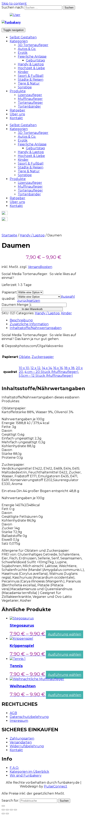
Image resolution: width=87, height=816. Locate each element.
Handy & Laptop (31, 64)
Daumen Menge (15, 305)
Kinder (23, 72)
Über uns (17, 114)
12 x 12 (35, 368)
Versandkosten (40, 267)
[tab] (47, 320)
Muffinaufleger (30, 99)
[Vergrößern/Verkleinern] (15, 809)
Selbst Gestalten (23, 37)
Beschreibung (21, 320)
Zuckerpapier (43, 357)
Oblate (24, 357)
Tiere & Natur (29, 83)
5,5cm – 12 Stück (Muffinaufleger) (46, 376)
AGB (13, 713)
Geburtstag (35, 60)
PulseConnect (55, 786)
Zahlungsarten (22, 738)
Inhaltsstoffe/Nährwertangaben (36, 328)
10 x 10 (24, 368)
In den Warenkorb (32, 309)
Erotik (23, 53)
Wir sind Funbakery (25, 775)
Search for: (10, 800)
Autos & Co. (27, 49)
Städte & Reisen (30, 79)
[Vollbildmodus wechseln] (11, 809)
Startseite (9, 235)
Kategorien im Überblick (29, 772)
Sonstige (25, 87)
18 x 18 (69, 368)
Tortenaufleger (30, 103)
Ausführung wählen (64, 634)
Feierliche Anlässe (32, 56)
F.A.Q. (14, 768)
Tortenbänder (29, 106)
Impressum (19, 721)
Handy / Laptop (32, 235)
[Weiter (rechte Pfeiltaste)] (7, 813)
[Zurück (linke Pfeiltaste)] (3, 813)
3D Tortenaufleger (33, 45)
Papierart (9, 292)
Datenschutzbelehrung (29, 717)
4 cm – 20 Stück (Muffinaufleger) (51, 372)
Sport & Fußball (31, 76)
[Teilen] (7, 809)
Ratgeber (17, 110)
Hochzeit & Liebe (31, 68)
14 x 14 (47, 368)
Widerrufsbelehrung (27, 746)
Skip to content (14, 3)
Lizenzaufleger (30, 95)
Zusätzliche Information (29, 324)
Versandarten (21, 742)
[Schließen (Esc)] (3, 809)
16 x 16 (58, 368)
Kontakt (16, 118)
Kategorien (19, 41)
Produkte (18, 91)
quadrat (8, 299)
